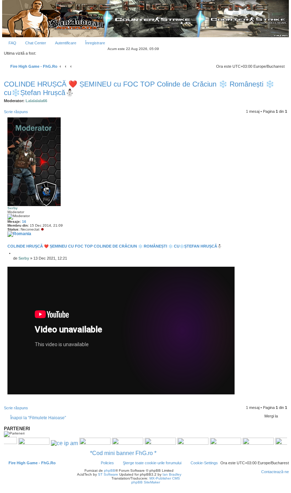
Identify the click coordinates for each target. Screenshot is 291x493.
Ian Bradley (172, 474)
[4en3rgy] (86, 443)
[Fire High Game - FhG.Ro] (145, 18)
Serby (12, 208)
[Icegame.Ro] (152, 443)
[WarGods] (119, 443)
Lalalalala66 (36, 101)
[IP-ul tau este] (56, 442)
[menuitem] (9, 43)
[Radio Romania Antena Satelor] (25, 443)
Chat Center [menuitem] (35, 43)
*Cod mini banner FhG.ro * (131, 453)
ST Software (108, 474)
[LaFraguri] (184, 443)
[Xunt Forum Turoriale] (249, 443)
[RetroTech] (217, 443)
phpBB (109, 470)
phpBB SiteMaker (145, 482)
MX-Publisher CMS (164, 478)
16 (24, 221)
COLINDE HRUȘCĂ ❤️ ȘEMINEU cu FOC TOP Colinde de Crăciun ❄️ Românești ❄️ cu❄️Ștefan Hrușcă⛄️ (139, 88)
